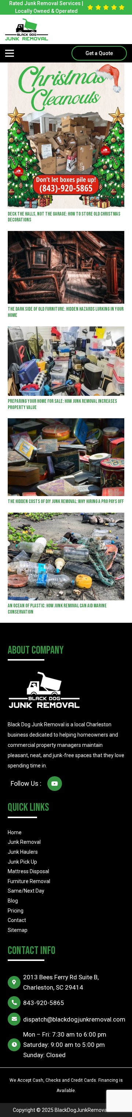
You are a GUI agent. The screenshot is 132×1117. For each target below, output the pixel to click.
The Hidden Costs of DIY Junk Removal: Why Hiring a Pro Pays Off (66, 501)
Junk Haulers (23, 852)
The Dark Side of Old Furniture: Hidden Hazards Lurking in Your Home (66, 312)
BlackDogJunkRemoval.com (87, 1110)
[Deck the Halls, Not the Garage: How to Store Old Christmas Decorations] (66, 68)
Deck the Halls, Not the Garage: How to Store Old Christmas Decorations (64, 217)
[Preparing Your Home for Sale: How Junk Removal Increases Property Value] (66, 332)
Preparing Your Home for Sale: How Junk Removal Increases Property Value (62, 404)
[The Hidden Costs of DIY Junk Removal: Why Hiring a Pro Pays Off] (66, 423)
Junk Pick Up (22, 862)
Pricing (15, 911)
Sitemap (17, 930)
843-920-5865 (43, 1002)
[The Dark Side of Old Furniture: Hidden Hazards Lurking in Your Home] (66, 236)
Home (15, 832)
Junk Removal (24, 842)
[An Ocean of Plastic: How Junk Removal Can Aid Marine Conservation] (66, 518)
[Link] (26, 29)
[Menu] (9, 53)
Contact (17, 920)
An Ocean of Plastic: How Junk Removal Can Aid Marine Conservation (57, 609)
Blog (13, 901)
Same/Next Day (26, 891)
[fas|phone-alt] (15, 1002)
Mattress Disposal (28, 871)
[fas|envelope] (15, 1019)
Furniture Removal (29, 881)
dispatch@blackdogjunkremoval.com (74, 1019)
